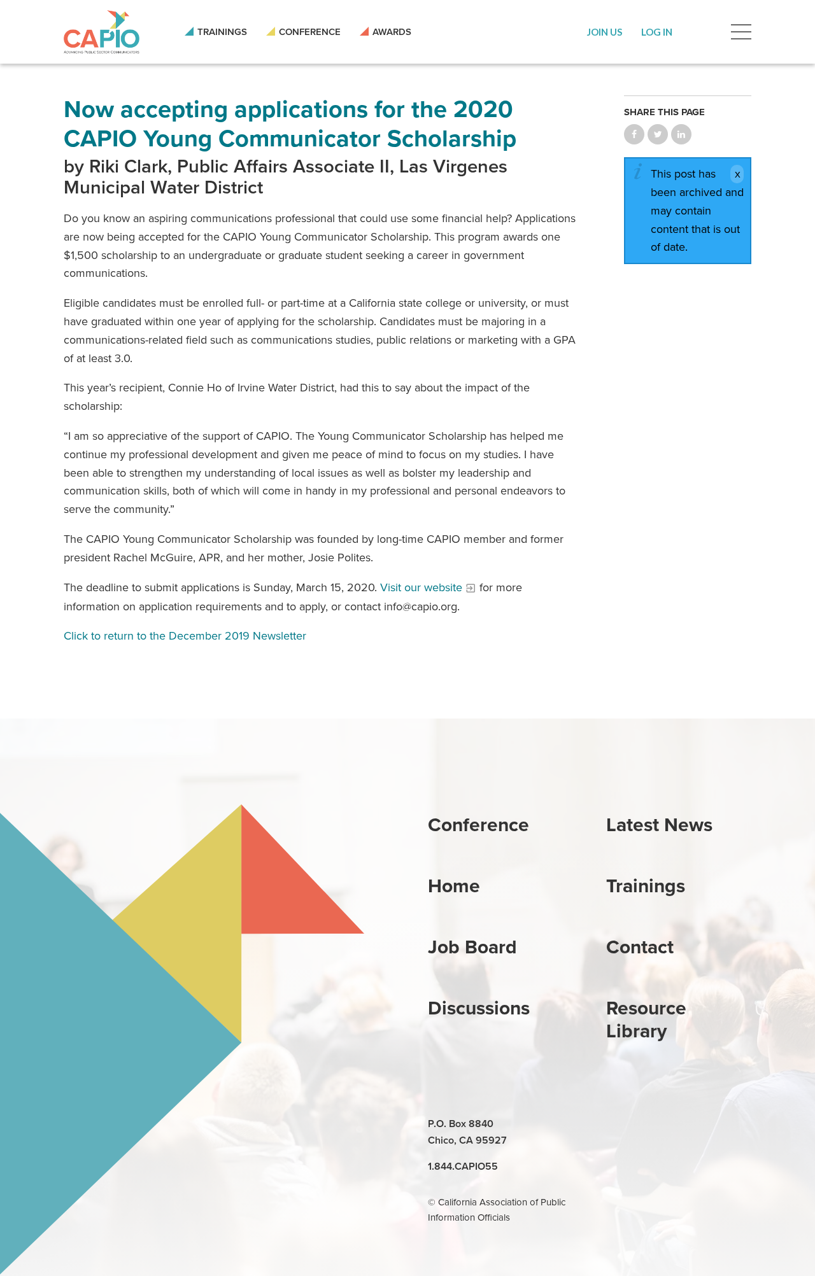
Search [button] (701, 32)
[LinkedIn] (617, 1124)
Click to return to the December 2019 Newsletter (185, 636)
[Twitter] (676, 1124)
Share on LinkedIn (681, 134)
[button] (604, 32)
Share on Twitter (658, 134)
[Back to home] (101, 32)
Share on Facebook (634, 134)
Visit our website (421, 587)
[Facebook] (646, 1124)
